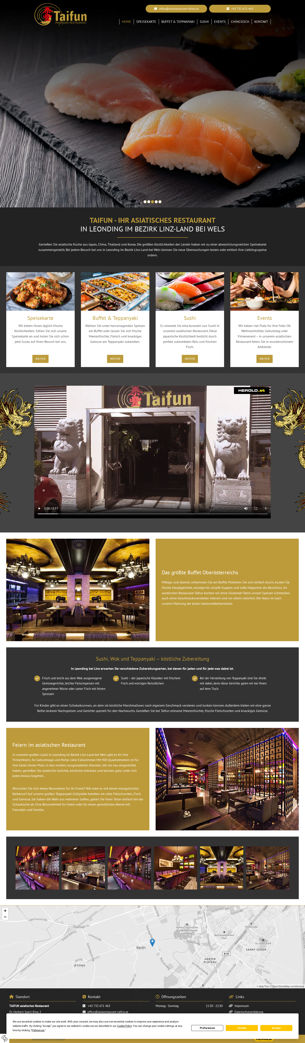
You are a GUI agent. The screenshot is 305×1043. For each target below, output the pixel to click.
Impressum (241, 1006)
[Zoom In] (5, 911)
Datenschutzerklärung (248, 1012)
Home (126, 21)
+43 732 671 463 (99, 1006)
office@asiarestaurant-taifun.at (107, 1012)
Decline (242, 1028)
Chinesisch (240, 21)
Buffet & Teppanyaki (178, 21)
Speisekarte (146, 21)
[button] (240, 9)
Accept (276, 1028)
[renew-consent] (4, 1038)
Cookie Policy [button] (124, 1026)
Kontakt (261, 21)
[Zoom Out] (5, 917)
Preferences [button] (38, 1030)
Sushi (204, 21)
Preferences (207, 1028)
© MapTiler (263, 986)
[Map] (152, 947)
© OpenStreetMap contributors (287, 986)
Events (220, 21)
